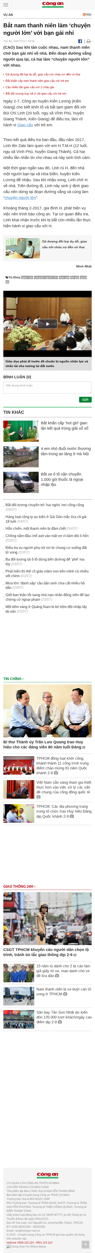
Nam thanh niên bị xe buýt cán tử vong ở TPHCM (63, 991)
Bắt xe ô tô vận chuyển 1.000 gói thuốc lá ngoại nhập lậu (62, 479)
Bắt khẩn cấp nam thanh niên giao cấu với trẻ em (37, 80)
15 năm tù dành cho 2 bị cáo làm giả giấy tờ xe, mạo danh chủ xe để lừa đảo (63, 971)
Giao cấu (25, 125)
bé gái (75, 277)
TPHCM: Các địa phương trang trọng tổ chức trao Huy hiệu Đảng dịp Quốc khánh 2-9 (63, 811)
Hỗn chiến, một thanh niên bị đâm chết (36, 528)
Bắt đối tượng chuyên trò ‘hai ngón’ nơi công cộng (45, 505)
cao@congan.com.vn (27, 1230)
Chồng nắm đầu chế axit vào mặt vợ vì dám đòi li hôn (47, 536)
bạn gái (64, 277)
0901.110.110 (44, 1242)
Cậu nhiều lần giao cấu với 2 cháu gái (30, 87)
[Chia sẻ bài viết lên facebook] (80, 41)
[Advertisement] (47, 647)
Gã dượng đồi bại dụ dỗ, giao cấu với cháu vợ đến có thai (43, 74)
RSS (88, 14)
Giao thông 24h (18, 886)
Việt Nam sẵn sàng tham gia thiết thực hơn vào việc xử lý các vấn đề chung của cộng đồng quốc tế (63, 787)
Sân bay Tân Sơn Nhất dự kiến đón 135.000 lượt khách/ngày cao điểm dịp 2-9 (64, 1017)
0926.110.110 (25, 1242)
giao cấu (27, 277)
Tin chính (12, 679)
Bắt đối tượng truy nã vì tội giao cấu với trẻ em (36, 93)
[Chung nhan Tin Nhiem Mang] (26, 1246)
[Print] (89, 41)
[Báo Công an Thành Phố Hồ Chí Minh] (53, 4)
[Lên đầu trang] (85, 1245)
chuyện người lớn (20, 198)
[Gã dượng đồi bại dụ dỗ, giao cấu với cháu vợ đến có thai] (23, 248)
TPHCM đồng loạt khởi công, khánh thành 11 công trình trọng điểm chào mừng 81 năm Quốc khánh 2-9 (62, 765)
